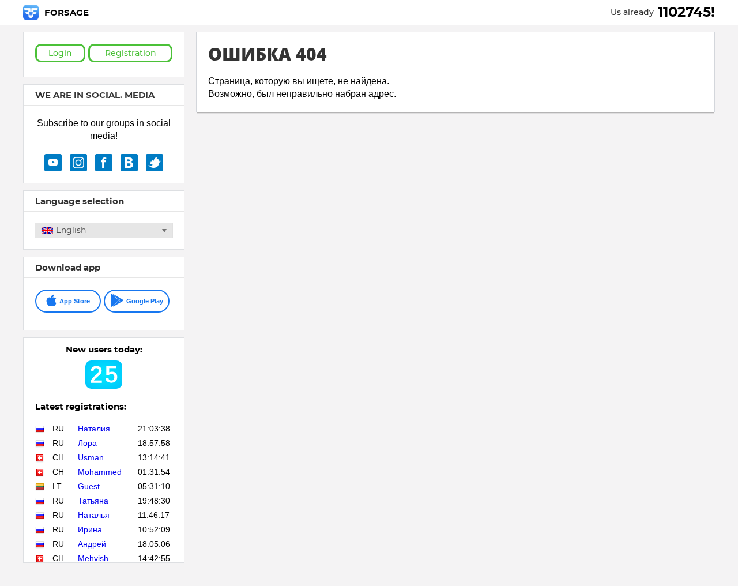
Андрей (92, 544)
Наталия (94, 428)
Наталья (94, 515)
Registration (130, 53)
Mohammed (100, 471)
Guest (89, 486)
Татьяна (93, 500)
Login (60, 53)
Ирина (90, 529)
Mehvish (93, 558)
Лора (87, 443)
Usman (91, 457)
